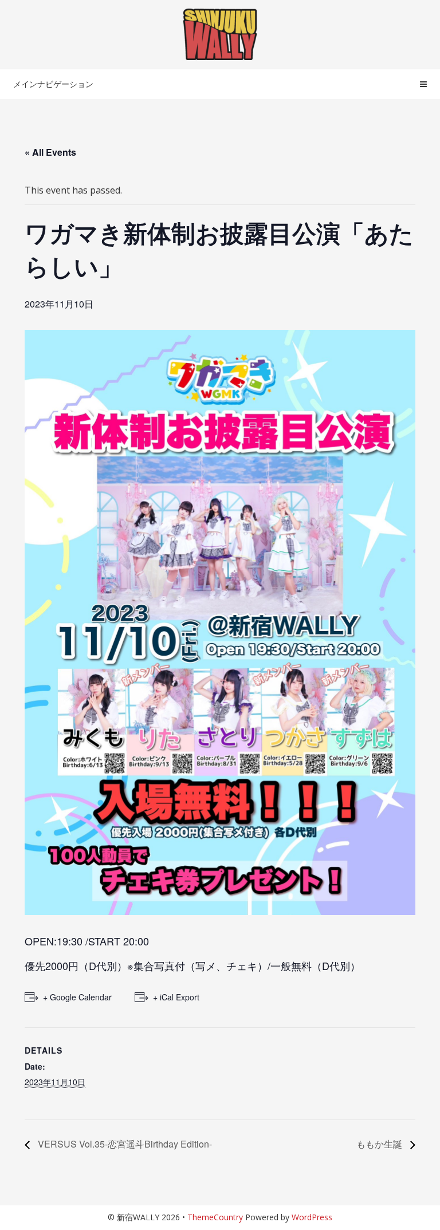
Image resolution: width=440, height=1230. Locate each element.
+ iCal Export (176, 997)
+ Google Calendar (77, 997)
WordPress (312, 1217)
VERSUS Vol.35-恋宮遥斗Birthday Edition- (124, 1143)
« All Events (50, 152)
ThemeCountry (215, 1217)
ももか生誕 (380, 1143)
